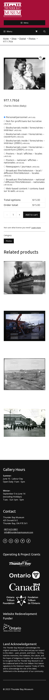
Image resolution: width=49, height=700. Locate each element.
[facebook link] (5, 541)
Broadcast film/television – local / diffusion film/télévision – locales (23, 173)
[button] (40, 57)
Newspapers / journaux (22, 166)
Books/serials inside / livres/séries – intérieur (24, 129)
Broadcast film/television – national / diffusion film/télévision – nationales (24, 182)
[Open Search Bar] (44, 31)
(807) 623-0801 (11, 529)
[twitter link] (22, 541)
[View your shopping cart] (36, 31)
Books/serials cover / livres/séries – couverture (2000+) (24, 148)
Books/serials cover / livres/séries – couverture (24, 135)
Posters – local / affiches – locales (23, 154)
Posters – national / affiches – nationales (21, 161)
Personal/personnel (20, 117)
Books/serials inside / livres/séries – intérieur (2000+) (24, 142)
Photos (9, 241)
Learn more (36, 227)
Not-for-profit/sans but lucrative (23, 122)
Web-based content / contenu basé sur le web (24, 189)
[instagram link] (11, 541)
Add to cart (32, 214)
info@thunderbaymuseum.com (18, 532)
